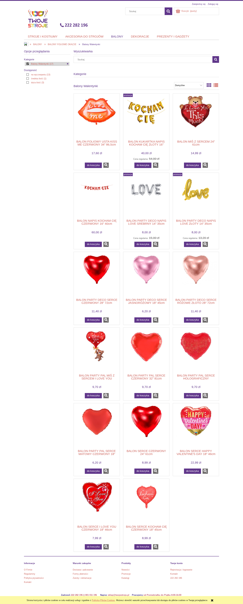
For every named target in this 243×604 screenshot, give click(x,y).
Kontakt (27, 582)
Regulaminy (29, 574)
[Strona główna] (57, 18)
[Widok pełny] (216, 85)
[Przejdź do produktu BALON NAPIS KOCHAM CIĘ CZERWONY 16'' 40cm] (97, 195)
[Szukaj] (168, 11)
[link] (47, 64)
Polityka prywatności (34, 578)
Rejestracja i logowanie (181, 569)
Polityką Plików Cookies (103, 600)
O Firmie (28, 569)
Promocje (126, 574)
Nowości (126, 569)
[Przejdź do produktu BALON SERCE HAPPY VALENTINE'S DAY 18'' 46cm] (196, 426)
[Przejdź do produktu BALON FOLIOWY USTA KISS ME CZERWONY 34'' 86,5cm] (97, 116)
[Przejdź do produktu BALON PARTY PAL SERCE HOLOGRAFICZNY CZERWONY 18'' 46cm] (196, 350)
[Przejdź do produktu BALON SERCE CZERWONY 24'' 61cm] (146, 426)
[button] (106, 165)
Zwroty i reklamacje (82, 578)
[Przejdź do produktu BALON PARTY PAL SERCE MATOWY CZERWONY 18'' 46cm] (97, 426)
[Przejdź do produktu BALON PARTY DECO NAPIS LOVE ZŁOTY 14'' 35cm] (196, 195)
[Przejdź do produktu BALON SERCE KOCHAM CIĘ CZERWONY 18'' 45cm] (146, 501)
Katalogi (125, 578)
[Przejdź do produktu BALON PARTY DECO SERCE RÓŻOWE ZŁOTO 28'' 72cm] (196, 274)
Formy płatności (80, 574)
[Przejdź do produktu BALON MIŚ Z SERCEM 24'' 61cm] (196, 116)
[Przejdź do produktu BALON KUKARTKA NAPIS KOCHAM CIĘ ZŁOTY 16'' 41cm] (146, 116)
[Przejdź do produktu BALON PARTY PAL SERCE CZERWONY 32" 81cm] (146, 350)
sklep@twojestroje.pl (118, 595)
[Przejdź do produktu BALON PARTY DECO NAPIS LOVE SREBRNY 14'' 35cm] (146, 195)
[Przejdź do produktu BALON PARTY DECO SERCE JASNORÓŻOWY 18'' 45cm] (146, 274)
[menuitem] (42, 36)
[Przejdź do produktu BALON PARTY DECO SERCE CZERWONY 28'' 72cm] (97, 274)
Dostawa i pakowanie (83, 569)
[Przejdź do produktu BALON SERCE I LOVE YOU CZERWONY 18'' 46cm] (97, 501)
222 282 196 (176, 578)
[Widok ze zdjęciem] (209, 85)
